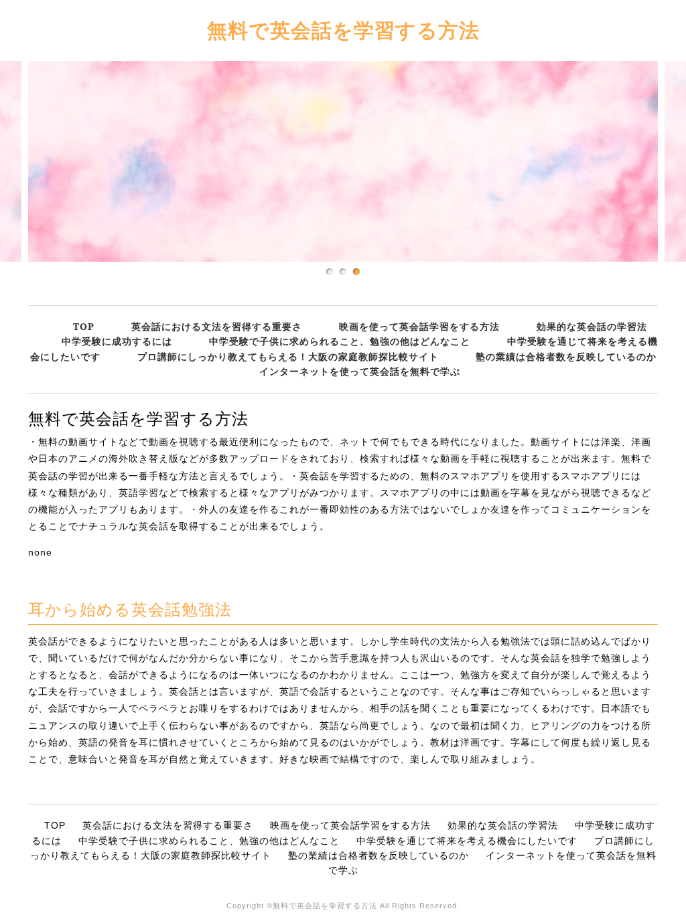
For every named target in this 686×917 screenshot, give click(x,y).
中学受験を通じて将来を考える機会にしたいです (466, 840)
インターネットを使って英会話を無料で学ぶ (359, 371)
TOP (83, 326)
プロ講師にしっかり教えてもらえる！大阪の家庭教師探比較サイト (288, 356)
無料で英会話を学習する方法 (343, 30)
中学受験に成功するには (117, 341)
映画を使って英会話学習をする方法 (419, 326)
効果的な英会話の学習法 (592, 326)
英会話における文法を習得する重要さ (216, 326)
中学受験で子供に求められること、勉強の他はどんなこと (339, 341)
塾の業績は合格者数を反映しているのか (566, 356)
